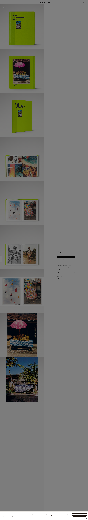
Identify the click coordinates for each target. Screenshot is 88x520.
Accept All (79, 513)
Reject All (79, 515)
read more (28, 516)
